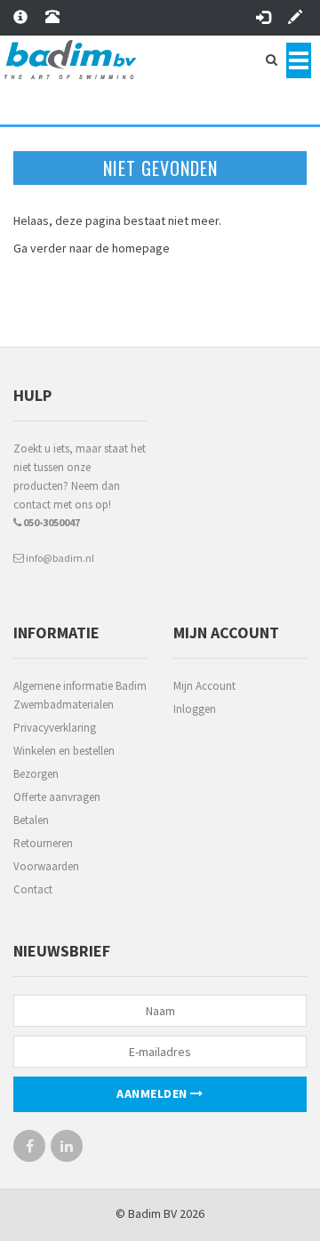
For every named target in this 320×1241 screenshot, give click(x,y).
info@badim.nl (59, 557)
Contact (32, 889)
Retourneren (43, 843)
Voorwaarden (46, 866)
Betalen (31, 820)
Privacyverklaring (54, 727)
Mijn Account (204, 685)
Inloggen (194, 709)
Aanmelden (153, 1093)
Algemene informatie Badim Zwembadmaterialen (80, 695)
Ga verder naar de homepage (91, 248)
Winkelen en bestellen (64, 750)
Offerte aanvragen (56, 797)
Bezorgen (36, 773)
